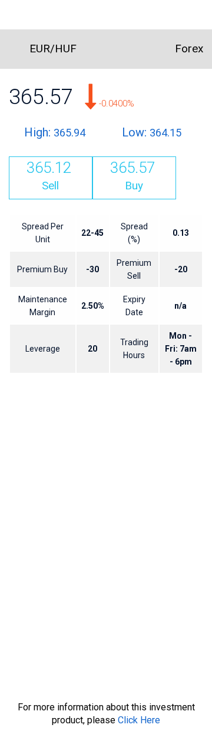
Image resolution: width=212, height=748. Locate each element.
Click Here (139, 720)
